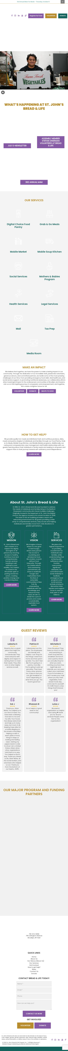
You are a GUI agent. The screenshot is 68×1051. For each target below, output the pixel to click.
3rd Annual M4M (34, 182)
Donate (32, 391)
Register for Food (36, 16)
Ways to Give (47, 391)
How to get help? (9, 36)
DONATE (63, 16)
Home (4, 20)
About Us (5, 24)
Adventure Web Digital (32, 1044)
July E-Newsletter (17, 146)
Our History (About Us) (35, 961)
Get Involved (7, 32)
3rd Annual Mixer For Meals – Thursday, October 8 (33, 1)
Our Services (7, 28)
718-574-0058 (34, 934)
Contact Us (7, 43)
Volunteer (19, 391)
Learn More (34, 454)
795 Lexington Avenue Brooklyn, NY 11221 (34, 937)
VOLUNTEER (51, 16)
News (4, 39)
